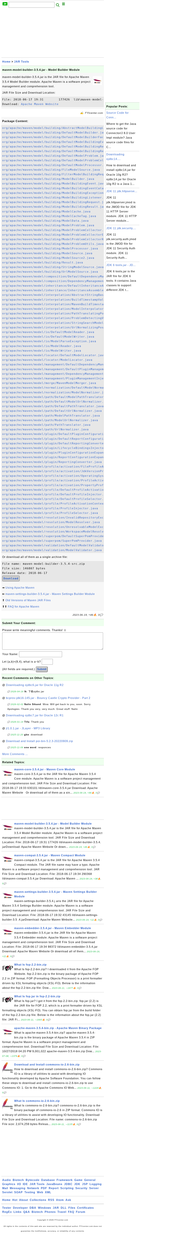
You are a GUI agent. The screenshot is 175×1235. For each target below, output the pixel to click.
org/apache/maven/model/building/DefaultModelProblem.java (54, 155)
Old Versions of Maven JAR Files (28, 600)
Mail (5, 1188)
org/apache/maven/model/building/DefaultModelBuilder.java (54, 132)
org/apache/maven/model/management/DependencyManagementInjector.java (65, 373)
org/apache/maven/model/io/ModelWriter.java (41, 350)
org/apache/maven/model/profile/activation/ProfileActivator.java (61, 480)
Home (6, 61)
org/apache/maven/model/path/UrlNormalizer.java (45, 429)
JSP (85, 1184)
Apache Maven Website (40, 104)
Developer (20, 1207)
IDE (25, 1184)
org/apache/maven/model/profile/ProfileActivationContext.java (58, 503)
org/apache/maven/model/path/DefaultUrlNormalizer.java (52, 410)
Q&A (26, 1211)
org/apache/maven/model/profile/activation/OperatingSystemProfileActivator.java (75, 475)
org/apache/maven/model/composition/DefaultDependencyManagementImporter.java (72, 276)
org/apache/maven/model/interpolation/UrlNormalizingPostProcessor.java (67, 327)
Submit (41, 669)
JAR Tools (21, 61)
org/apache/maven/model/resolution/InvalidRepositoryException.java (63, 517)
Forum (80, 1211)
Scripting (67, 1188)
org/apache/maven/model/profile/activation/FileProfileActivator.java (65, 466)
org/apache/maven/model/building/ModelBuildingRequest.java (55, 202)
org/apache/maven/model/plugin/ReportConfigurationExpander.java (60, 457)
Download (10, 578)
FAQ (71, 1211)
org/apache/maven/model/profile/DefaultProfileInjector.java (56, 494)
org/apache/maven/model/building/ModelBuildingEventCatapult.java (61, 188)
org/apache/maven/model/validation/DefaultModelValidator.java (58, 545)
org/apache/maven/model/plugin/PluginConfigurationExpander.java (60, 452)
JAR (56, 1207)
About (23, 1200)
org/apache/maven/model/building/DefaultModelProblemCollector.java (63, 160)
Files (71, 1207)
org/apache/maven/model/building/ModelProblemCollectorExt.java (59, 234)
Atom (60, 1200)
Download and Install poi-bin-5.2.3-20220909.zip (39, 741)
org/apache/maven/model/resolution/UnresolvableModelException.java (63, 527)
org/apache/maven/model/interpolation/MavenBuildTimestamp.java (59, 304)
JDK (77, 1184)
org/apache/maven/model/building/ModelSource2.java (48, 258)
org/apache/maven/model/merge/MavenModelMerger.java (49, 383)
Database (48, 1180)
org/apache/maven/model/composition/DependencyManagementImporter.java (66, 281)
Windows (44, 1207)
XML (48, 1192)
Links (18, 1211)
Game (78, 1180)
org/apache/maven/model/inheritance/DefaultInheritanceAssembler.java (65, 285)
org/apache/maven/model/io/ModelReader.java (41, 346)
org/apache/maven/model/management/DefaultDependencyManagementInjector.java (71, 364)
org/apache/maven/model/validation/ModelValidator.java (52, 550)
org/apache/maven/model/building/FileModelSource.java (51, 169)
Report (54, 1188)
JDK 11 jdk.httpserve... (121, 191)
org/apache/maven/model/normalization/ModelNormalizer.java (55, 392)
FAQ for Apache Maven (23, 606)
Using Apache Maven (20, 587)
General (90, 1180)
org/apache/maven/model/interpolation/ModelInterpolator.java (57, 308)
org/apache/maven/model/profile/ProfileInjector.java (50, 508)
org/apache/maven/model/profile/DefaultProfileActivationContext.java (65, 489)
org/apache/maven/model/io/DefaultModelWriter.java (48, 336)
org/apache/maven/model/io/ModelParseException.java (49, 341)
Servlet (7, 1192)
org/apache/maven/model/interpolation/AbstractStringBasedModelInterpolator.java (75, 295)
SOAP (18, 1192)
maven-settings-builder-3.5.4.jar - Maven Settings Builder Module (50, 594)
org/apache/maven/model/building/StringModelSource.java (53, 267)
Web (40, 1192)
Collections (38, 1200)
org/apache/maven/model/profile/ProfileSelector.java (50, 513)
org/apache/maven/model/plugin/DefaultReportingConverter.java (58, 443)
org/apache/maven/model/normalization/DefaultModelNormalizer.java (62, 387)
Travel (61, 1211)
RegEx (7, 1211)
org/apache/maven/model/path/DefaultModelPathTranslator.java (57, 397)
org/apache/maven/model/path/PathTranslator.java (46, 424)
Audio (6, 1180)
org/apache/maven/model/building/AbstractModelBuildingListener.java (64, 128)
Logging (96, 1184)
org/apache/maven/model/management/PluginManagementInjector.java (61, 378)
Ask (68, 1200)
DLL (64, 1207)
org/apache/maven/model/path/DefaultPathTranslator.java (53, 406)
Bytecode (32, 1180)
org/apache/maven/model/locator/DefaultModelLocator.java (54, 355)
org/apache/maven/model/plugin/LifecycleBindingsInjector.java (58, 448)
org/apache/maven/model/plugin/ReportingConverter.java (52, 462)
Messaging (17, 1188)
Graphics (8, 1184)
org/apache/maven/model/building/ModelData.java (45, 220)
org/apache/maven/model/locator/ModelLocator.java (47, 359)
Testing (29, 1192)
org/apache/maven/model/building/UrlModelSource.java (50, 271)
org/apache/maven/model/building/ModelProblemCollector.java (56, 230)
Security (81, 1188)
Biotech (18, 1180)
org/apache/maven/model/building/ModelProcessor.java (50, 248)
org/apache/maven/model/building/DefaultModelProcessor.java (56, 165)
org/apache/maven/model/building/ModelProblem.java (48, 225)
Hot (14, 1200)
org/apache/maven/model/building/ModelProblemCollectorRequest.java (63, 239)
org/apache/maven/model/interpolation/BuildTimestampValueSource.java (65, 299)
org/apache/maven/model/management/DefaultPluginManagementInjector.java (68, 369)
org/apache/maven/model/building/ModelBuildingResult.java (54, 206)
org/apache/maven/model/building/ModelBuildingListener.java (56, 197)
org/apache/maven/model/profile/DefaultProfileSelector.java (56, 499)
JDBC (68, 1184)
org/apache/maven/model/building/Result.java (42, 262)
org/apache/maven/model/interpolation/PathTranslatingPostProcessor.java (68, 313)
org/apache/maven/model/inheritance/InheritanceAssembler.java (58, 290)
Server (94, 1188)
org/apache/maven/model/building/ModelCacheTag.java (49, 216)
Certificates (85, 1207)
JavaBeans (54, 1184)
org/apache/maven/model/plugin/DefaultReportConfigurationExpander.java (67, 438)
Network (33, 1188)
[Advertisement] (52, 33)
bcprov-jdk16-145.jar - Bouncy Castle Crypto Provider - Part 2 (48, 698)
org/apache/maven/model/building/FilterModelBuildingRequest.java (61, 174)
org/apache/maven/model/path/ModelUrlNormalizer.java (50, 420)
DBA (33, 1207)
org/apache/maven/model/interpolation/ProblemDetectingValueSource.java (67, 318)
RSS (51, 1200)
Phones (50, 1211)
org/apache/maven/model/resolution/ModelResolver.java (51, 522)
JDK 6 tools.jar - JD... (121, 265)
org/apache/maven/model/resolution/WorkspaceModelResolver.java (59, 531)
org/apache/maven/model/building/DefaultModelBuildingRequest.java (62, 146)
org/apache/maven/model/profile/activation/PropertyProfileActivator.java (69, 485)
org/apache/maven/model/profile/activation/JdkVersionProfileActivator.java (70, 471)
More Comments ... (15, 754)
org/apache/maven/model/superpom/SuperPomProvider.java (52, 540)
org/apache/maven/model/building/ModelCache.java (46, 211)
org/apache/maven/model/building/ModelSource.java (47, 253)
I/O (19, 1184)
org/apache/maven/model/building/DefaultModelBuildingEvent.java (60, 142)
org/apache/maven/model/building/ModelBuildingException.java (57, 193)
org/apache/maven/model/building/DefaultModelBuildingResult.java (61, 151)
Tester (6, 1207)
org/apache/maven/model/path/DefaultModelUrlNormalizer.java (56, 401)
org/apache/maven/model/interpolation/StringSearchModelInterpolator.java (69, 322)
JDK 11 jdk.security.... (121, 228)
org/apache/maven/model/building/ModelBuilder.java (48, 179)
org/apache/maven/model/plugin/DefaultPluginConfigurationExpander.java (67, 434)
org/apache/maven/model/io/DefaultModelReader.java (48, 332)
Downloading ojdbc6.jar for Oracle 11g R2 (35, 685)
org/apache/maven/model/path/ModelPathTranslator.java (51, 415)
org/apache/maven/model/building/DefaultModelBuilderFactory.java (61, 137)
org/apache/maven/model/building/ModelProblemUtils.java (53, 244)
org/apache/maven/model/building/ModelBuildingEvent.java (54, 183)
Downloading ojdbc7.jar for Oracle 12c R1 (35, 715)
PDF (44, 1188)
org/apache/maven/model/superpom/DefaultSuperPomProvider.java (58, 536)
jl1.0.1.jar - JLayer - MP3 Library (28, 728)
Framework (65, 1180)
